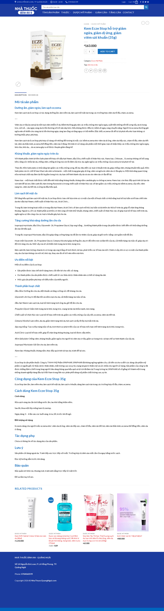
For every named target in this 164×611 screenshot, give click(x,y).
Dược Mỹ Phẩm (98, 24)
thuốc (65, 12)
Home (86, 24)
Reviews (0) (33, 95)
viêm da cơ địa (92, 65)
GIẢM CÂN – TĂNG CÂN (108, 12)
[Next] (148, 522)
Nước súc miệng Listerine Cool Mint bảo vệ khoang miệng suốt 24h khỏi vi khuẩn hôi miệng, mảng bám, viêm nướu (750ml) (64, 539)
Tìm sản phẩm (50, 12)
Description (21, 95)
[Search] (146, 7)
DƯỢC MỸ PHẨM (82, 12)
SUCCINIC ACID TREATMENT (129, 536)
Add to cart (107, 51)
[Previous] (15, 522)
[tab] (21, 95)
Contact (128, 12)
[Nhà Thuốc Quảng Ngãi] (26, 10)
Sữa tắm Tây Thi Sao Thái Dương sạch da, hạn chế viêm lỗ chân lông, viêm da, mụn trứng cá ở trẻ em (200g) (98, 538)
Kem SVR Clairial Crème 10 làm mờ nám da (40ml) (30, 537)
